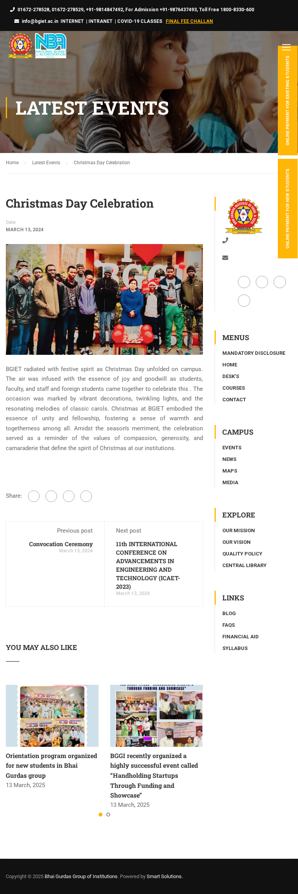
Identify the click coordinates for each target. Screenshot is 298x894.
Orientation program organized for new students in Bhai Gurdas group (51, 765)
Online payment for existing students (287, 100)
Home (229, 365)
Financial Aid (240, 637)
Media (230, 482)
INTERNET (72, 21)
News (229, 459)
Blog (229, 613)
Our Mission (238, 530)
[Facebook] (34, 496)
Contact (234, 399)
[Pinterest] (86, 496)
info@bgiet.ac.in (40, 21)
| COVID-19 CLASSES (138, 21)
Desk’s (230, 376)
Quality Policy (242, 554)
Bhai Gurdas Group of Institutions (81, 876)
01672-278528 (246, 240)
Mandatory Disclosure (253, 353)
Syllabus (235, 648)
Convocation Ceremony (61, 544)
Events (231, 447)
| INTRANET (99, 21)
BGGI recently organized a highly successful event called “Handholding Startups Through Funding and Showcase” (154, 775)
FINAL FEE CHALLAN (189, 21)
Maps (229, 471)
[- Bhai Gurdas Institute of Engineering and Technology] (36, 46)
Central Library (244, 565)
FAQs (228, 625)
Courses (233, 388)
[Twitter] (68, 496)
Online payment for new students (287, 208)
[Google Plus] (51, 496)
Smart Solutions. (165, 876)
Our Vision (236, 542)
